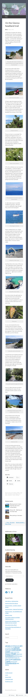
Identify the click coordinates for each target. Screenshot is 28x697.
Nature (14, 492)
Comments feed (9, 679)
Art (12, 492)
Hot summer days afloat (11, 625)
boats (8, 648)
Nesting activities (20, 522)
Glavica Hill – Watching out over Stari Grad (16, 510)
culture (16, 647)
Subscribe (8, 566)
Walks (18, 492)
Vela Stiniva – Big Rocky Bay (11, 601)
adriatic (8, 646)
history (8, 654)
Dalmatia (8, 650)
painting (16, 656)
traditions (17, 659)
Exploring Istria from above (11, 603)
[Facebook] (6, 592)
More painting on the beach (16, 515)
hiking (16, 494)
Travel (13, 495)
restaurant (10, 657)
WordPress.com (9, 681)
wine (14, 663)
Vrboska (17, 495)
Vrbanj (15, 661)
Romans (15, 657)
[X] (9, 592)
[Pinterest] (12, 592)
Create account (8, 672)
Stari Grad (8, 659)
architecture (15, 646)
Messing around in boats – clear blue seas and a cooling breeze (16, 505)
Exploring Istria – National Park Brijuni (14, 609)
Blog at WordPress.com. (10, 690)
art (21, 645)
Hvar (19, 494)
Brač (6, 494)
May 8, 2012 (11, 29)
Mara (6, 29)
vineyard (12, 661)
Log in (6, 675)
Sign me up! (9, 580)
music (20, 654)
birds (6, 648)
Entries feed (8, 677)
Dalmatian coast (11, 494)
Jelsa (6, 495)
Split (18, 657)
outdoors (10, 495)
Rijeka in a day (8, 615)
